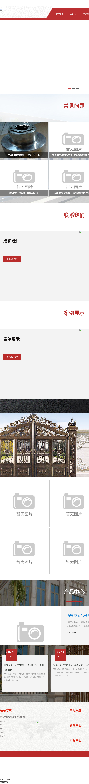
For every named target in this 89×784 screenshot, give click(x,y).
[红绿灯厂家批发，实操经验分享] (24, 503)
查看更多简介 (12, 258)
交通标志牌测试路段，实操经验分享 (24, 155)
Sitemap (3, 779)
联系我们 (74, 13)
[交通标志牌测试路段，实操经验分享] (24, 141)
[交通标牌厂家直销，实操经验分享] (24, 179)
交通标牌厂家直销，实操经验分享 (24, 192)
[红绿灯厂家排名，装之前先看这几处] (24, 551)
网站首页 (60, 13)
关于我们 (60, 28)
